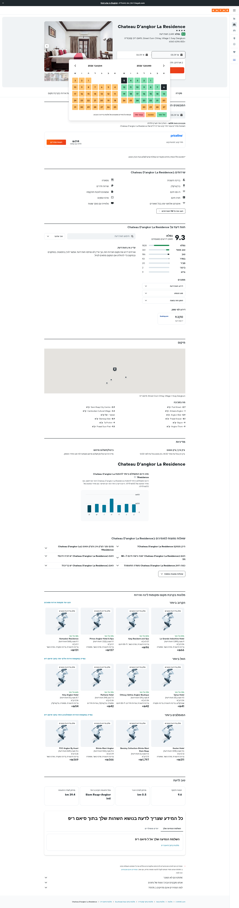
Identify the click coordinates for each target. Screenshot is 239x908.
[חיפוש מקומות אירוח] (234, 24)
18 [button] (131, 93)
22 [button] (150, 100)
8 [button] (150, 87)
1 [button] (150, 80)
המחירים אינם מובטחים (129, 869)
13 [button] (164, 93)
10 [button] (137, 87)
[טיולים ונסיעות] (234, 52)
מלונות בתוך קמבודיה (145, 902)
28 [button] (157, 107)
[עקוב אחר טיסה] (234, 44)
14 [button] (157, 93)
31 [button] (75, 107)
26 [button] (124, 100)
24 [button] (137, 100)
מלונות (170, 902)
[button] (3, 3)
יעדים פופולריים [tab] (152, 828)
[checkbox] (171, 319)
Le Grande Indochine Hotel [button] (172, 638)
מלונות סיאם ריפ (106, 902)
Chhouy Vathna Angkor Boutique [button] (134, 695)
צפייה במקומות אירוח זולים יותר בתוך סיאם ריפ (64, 658)
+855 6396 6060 (177, 41)
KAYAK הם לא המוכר (173, 877)
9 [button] (144, 87)
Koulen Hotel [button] (178, 748)
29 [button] (150, 107)
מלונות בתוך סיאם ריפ (170, 845)
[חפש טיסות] (234, 19)
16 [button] (144, 93)
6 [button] (164, 87)
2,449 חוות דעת (166, 34)
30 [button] (144, 107)
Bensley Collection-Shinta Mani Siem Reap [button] (134, 749)
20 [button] (164, 100)
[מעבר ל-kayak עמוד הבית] (220, 10)
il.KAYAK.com (180, 902)
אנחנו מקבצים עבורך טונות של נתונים (165, 882)
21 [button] (157, 100)
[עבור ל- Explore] (234, 38)
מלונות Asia (160, 902)
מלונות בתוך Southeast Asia (125, 902)
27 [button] (164, 107)
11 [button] (131, 87)
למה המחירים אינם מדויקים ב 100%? (165, 887)
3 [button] (137, 80)
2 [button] (144, 80)
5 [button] (124, 80)
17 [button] (137, 93)
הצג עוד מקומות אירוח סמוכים (57, 602)
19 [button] (124, 93)
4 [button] (130, 80)
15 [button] (151, 93)
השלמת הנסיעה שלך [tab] (172, 828)
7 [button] (157, 87)
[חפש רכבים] (234, 30)
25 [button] (130, 100)
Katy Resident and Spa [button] (138, 638)
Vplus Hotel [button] (179, 695)
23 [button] (144, 100)
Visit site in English (109, 3)
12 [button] (124, 87)
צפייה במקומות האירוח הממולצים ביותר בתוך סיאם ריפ (68, 715)
